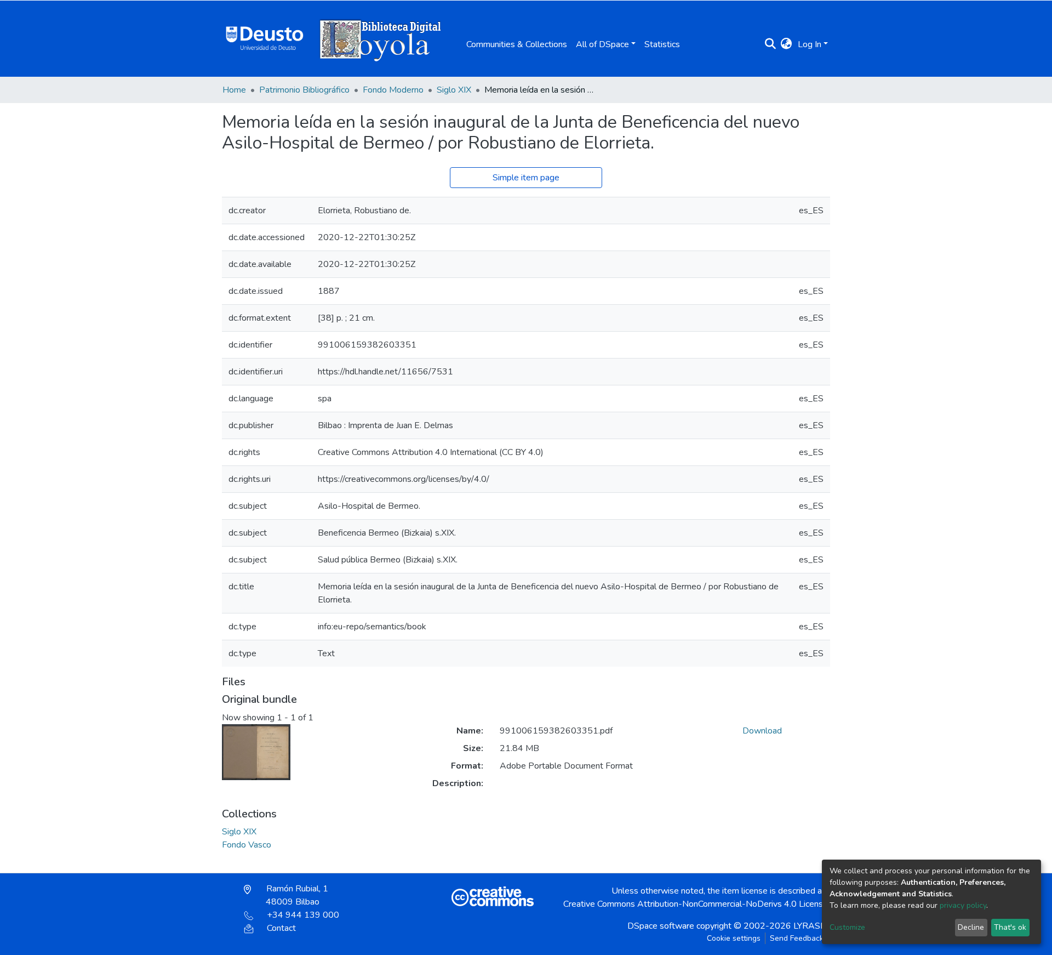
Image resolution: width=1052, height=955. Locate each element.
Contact (281, 928)
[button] (786, 44)
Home (234, 90)
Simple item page (526, 178)
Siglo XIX (454, 90)
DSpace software (660, 926)
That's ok (1010, 927)
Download (762, 731)
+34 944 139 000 (303, 915)
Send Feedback (797, 938)
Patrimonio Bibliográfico (304, 90)
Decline (971, 927)
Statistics (662, 44)
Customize (847, 927)
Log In (809, 44)
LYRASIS (810, 926)
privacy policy (963, 905)
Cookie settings (734, 938)
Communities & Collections (516, 44)
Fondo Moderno (393, 90)
